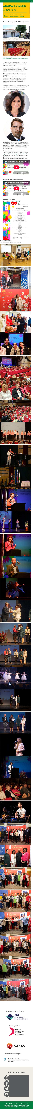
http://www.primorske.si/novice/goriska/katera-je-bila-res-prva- (15, 58)
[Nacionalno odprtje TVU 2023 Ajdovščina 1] (15, 266)
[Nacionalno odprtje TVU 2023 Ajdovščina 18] (15, 844)
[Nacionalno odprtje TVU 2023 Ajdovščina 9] (15, 666)
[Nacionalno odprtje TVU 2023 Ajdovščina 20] (15, 889)
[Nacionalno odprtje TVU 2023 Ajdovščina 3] (15, 533)
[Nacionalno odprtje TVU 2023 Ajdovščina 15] (15, 778)
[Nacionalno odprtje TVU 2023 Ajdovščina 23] (15, 332)
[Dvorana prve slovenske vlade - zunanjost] (16, 39)
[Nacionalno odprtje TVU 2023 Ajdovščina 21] (15, 911)
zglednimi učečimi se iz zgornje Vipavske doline (15, 154)
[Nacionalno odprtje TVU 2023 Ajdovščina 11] (15, 711)
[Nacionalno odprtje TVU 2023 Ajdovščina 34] (15, 511)
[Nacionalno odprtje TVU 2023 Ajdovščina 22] (15, 933)
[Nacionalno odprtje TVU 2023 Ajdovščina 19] (15, 867)
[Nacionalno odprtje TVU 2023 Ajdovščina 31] (15, 444)
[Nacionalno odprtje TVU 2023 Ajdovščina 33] (15, 488)
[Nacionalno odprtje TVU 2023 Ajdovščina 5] (15, 577)
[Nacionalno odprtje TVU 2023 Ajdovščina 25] (15, 377)
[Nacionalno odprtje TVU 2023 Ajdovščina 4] (15, 555)
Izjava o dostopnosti (22, 1106)
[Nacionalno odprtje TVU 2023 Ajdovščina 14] (15, 755)
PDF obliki (17, 201)
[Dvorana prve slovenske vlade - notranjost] (16, 56)
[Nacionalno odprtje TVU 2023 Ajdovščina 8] (15, 644)
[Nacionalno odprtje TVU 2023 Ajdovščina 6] (15, 600)
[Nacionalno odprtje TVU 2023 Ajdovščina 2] (15, 288)
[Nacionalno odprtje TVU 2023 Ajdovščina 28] (15, 1000)
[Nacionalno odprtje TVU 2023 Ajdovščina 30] (15, 421)
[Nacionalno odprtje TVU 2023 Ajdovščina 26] (15, 956)
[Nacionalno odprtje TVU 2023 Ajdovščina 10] (15, 689)
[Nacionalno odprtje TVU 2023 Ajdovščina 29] (15, 399)
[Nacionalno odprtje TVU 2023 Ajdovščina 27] (15, 978)
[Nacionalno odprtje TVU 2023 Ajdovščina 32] (15, 466)
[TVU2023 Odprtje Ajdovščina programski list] (16, 221)
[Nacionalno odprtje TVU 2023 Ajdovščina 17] (15, 822)
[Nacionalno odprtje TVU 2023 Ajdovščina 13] (15, 310)
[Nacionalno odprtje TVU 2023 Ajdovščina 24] (15, 355)
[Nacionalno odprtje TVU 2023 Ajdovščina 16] (15, 800)
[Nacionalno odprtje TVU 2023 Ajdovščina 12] (15, 733)
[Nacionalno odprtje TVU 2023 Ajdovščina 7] (15, 622)
